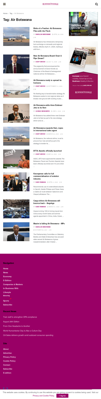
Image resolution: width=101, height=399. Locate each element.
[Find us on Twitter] (7, 388)
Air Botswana (19, 13)
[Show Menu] (4, 4)
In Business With (10, 288)
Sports (6, 300)
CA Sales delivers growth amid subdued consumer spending (28, 335)
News (5, 272)
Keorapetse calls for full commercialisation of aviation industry (46, 176)
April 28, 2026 (58, 34)
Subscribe (7, 304)
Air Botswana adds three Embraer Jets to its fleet (47, 106)
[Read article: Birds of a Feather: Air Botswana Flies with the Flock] (16, 36)
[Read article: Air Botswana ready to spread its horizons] (16, 88)
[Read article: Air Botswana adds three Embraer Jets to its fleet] (16, 113)
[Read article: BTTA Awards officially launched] (16, 159)
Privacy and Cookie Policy (43, 395)
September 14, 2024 (55, 86)
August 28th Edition (11, 321)
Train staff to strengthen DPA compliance (20, 317)
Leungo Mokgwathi (43, 111)
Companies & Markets (13, 284)
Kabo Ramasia (41, 182)
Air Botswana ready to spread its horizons (47, 81)
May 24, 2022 (52, 154)
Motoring (6, 295)
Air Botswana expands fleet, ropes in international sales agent (48, 129)
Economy (7, 276)
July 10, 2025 (52, 62)
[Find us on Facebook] (3, 388)
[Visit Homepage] (50, 4)
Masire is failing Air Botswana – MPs (49, 223)
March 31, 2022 (53, 207)
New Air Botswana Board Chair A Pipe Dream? (47, 57)
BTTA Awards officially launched (47, 150)
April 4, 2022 (53, 182)
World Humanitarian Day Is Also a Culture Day (22, 330)
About (6, 349)
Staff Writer (40, 62)
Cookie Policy (9, 361)
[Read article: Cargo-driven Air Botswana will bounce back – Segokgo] (16, 208)
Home (5, 13)
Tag (11, 13)
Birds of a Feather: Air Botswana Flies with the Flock (47, 29)
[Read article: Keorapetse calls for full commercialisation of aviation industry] (16, 181)
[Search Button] (96, 4)
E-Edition (7, 280)
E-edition (7, 372)
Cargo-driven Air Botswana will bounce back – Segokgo (46, 202)
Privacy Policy (9, 357)
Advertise (7, 353)
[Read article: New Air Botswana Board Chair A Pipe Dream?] (16, 64)
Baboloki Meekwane (43, 34)
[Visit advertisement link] (83, 24)
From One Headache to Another (16, 326)
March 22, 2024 (53, 134)
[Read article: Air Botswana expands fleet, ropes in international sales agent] (16, 136)
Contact (6, 364)
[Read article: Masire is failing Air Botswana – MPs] (16, 231)
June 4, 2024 (56, 111)
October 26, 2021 (41, 230)
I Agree (62, 395)
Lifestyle (7, 292)
